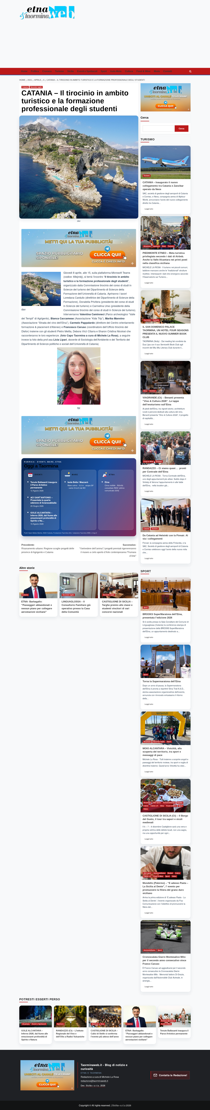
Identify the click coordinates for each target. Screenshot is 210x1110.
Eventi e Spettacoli (87, 71)
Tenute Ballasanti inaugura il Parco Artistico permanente (43, 485)
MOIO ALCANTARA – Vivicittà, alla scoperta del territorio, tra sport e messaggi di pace (162, 752)
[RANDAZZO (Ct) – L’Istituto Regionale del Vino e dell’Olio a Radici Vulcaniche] (70, 1016)
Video (146, 809)
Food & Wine (143, 71)
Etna (107, 482)
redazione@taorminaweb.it (94, 1081)
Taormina (147, 320)
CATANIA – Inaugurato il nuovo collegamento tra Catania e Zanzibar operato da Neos (163, 186)
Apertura (156, 246)
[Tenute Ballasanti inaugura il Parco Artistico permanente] (174, 1016)
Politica (35, 71)
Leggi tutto (149, 210)
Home (24, 71)
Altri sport (157, 802)
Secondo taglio (36, 87)
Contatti (167, 71)
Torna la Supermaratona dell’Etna (162, 681)
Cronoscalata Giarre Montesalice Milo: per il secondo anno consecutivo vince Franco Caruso (164, 960)
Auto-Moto (116, 71)
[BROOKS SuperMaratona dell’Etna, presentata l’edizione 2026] (166, 594)
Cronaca (47, 71)
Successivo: (107, 550)
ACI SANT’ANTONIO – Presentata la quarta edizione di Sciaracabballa (43, 500)
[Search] (190, 71)
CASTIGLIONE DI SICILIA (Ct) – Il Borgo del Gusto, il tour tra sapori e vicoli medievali (165, 819)
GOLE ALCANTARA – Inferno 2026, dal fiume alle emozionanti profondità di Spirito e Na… (43, 516)
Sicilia (70, 71)
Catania (25, 87)
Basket (179, 802)
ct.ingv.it (94, 533)
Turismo (59, 71)
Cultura (129, 71)
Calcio (146, 806)
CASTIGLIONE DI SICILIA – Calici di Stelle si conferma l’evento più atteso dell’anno (105, 1033)
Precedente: (47, 548)
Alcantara (147, 246)
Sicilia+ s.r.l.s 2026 (121, 1105)
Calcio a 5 (154, 806)
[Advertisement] (105, 46)
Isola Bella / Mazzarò (78, 482)
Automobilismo (169, 802)
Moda (157, 71)
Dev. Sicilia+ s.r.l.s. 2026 (93, 1085)
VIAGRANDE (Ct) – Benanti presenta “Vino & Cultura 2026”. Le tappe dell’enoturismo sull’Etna (163, 401)
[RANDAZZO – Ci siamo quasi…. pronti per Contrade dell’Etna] (166, 448)
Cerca (144, 117)
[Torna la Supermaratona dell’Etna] (166, 661)
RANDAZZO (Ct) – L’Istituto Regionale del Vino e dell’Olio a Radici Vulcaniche (70, 1033)
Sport (104, 71)
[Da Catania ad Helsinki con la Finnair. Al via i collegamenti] (166, 515)
